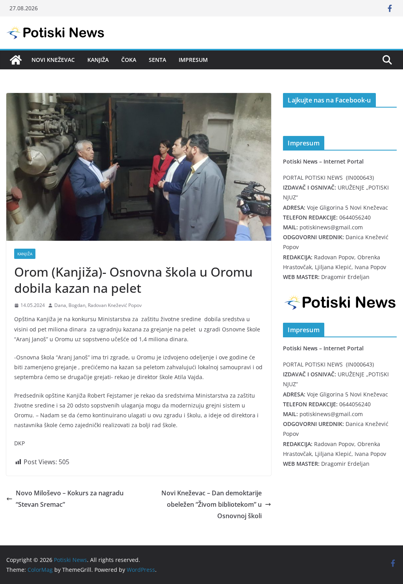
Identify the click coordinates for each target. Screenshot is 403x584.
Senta (157, 59)
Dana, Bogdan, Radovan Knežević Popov (98, 305)
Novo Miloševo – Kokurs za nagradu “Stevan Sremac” (70, 499)
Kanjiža (98, 59)
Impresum (193, 59)
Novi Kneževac (53, 59)
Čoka (128, 59)
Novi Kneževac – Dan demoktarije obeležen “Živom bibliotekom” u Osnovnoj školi (211, 504)
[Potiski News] (15, 59)
